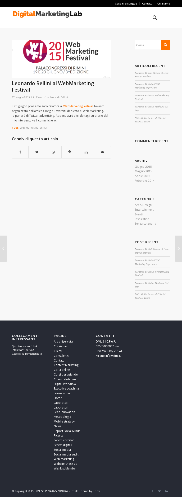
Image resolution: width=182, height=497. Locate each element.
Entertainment (144, 210)
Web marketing (64, 459)
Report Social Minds (67, 431)
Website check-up (65, 464)
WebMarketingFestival (33, 127)
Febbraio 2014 (145, 181)
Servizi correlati (64, 440)
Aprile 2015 (142, 176)
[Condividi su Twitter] (37, 152)
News (57, 426)
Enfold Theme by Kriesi (85, 491)
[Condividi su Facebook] (20, 152)
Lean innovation (64, 412)
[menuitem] (126, 3)
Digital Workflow (65, 384)
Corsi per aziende (66, 374)
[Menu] (163, 17)
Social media (62, 450)
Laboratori (61, 403)
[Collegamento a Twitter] (159, 491)
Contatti (147, 3)
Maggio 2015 (143, 171)
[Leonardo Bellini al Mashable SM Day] (3, 249)
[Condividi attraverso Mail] (102, 152)
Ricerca (59, 435)
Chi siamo (163, 3)
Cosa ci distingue (126, 3)
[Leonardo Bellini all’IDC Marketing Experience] (178, 249)
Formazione (62, 393)
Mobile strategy (64, 421)
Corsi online (62, 370)
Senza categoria (145, 224)
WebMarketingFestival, (78, 106)
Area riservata (63, 341)
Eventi (39, 97)
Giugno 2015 (143, 167)
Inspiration (142, 219)
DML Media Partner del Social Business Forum (150, 119)
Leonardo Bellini (59, 97)
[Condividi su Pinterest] (70, 152)
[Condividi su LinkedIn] (86, 152)
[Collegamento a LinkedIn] (166, 491)
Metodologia (62, 417)
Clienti (58, 351)
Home (58, 398)
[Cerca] (152, 17)
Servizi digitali (63, 445)
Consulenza (61, 356)
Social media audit (66, 454)
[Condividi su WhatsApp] (53, 152)
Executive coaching (66, 388)
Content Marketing (66, 365)
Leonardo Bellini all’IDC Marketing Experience (147, 85)
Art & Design (143, 205)
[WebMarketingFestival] (61, 59)
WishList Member (65, 468)
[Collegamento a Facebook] (152, 491)
